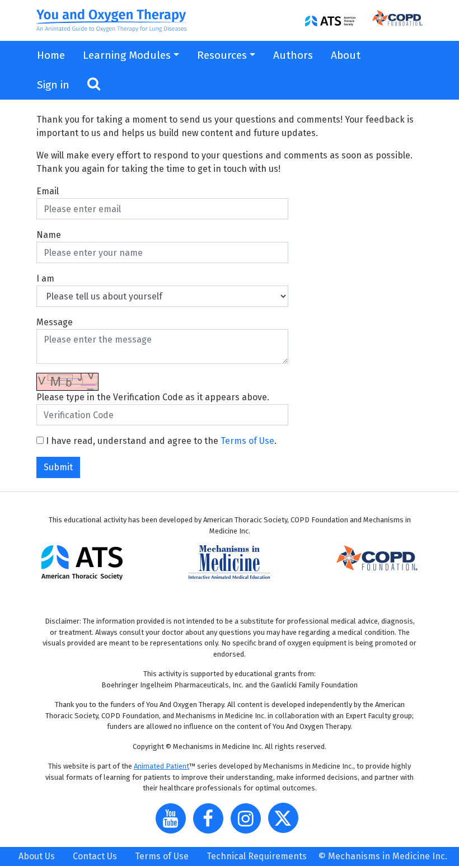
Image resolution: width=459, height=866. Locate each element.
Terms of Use (247, 441)
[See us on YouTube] (173, 822)
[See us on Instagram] (248, 822)
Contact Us (95, 856)
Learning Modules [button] (127, 55)
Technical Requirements (257, 856)
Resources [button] (222, 55)
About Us (36, 856)
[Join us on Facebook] (211, 822)
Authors (293, 55)
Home (51, 55)
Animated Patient (161, 766)
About (345, 55)
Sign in (53, 84)
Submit (58, 467)
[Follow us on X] (286, 822)
